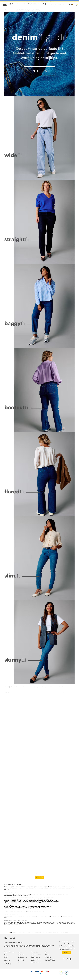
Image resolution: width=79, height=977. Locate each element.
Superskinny (7, 907)
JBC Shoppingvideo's (49, 959)
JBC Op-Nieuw (48, 956)
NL (52, 5)
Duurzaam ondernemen (50, 960)
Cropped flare (7, 906)
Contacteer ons (21, 954)
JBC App (47, 954)
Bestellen (6, 956)
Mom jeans (7, 902)
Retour (5, 959)
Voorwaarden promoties (36, 959)
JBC (46, 952)
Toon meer (39, 877)
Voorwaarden (34, 952)
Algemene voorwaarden (36, 954)
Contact (20, 952)
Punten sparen (48, 957)
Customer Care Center (9, 952)
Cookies (33, 960)
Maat (6, 686)
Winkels (19, 956)
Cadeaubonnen (7, 965)
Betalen (6, 962)
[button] (12, 4)
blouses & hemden (50, 923)
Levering (6, 957)
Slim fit (6, 900)
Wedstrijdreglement (35, 957)
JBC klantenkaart (7, 963)
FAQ (5, 954)
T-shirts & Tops (12, 923)
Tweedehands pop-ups (22, 957)
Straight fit (7, 901)
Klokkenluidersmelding (36, 962)
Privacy (32, 956)
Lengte (37, 686)
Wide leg (6, 908)
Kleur (18, 686)
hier (47, 946)
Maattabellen (7, 960)
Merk (24, 686)
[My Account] (74, 5)
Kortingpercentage (46, 686)
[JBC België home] (4, 5)
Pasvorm (30, 686)
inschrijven (66, 952)
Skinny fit (7, 899)
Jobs (19, 961)
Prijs (12, 686)
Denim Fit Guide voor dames (37, 911)
